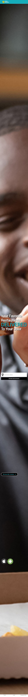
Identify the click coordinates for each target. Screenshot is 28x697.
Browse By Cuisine (9, 474)
